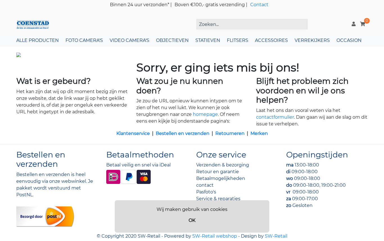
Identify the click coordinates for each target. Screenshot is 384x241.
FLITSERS (237, 40)
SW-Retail (276, 236)
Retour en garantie (217, 171)
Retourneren (230, 133)
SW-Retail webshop (214, 236)
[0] (362, 24)
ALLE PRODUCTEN (37, 40)
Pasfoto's (206, 192)
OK (192, 220)
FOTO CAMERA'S (84, 40)
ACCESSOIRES (271, 40)
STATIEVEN (207, 40)
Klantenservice (133, 133)
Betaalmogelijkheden (220, 178)
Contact (259, 4)
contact (205, 185)
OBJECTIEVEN (172, 40)
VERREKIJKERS (312, 40)
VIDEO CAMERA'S (129, 40)
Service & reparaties (218, 198)
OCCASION (349, 40)
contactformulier (275, 117)
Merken (259, 133)
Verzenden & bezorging (222, 165)
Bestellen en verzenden (182, 133)
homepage (205, 114)
